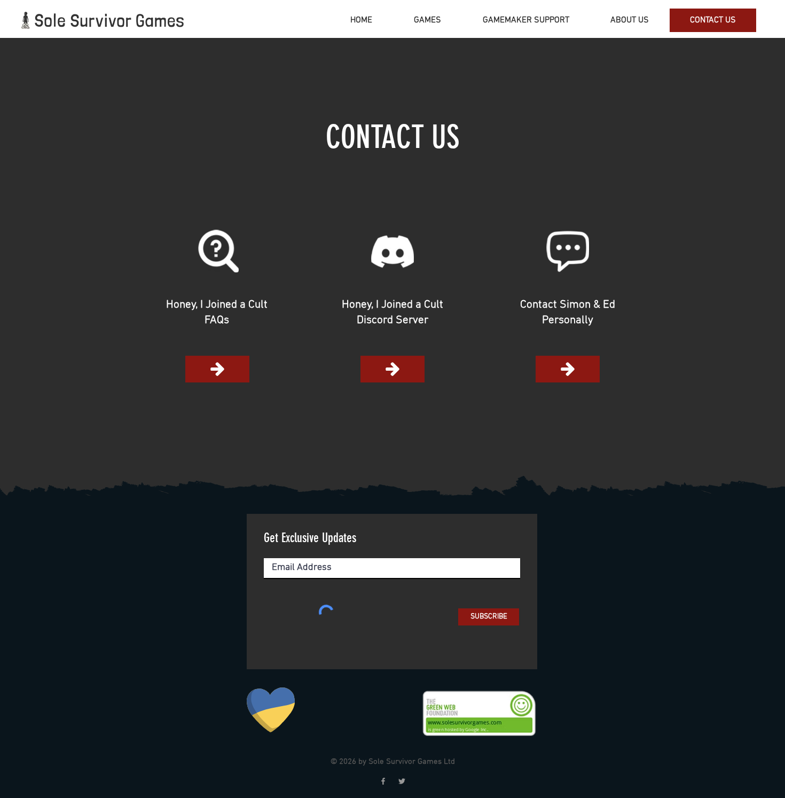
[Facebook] (383, 781)
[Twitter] (401, 781)
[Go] (217, 369)
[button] (567, 251)
